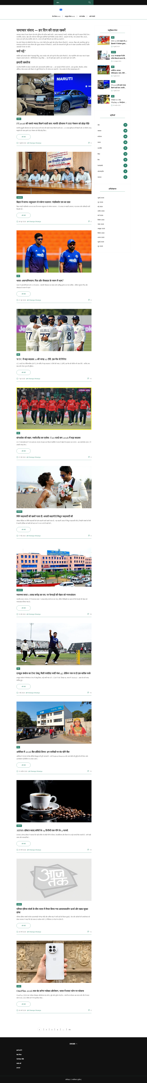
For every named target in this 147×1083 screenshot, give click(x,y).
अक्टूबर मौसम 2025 (70, 16)
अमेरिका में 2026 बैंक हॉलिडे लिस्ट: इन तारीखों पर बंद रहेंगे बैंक (43, 751)
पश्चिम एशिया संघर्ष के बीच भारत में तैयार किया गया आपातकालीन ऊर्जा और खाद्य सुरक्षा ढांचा (52, 910)
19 (69, 1029)
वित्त (18, 747)
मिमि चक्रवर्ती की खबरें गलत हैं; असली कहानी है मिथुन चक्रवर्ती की (44, 516)
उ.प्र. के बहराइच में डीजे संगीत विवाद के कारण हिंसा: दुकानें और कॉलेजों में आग (119, 57)
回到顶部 (72, 1044)
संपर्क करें (18, 1063)
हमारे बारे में (19, 1050)
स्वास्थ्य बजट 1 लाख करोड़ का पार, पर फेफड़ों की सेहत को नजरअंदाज (46, 594)
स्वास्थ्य (19, 826)
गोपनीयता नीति (20, 1059)
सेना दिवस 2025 (56, 16)
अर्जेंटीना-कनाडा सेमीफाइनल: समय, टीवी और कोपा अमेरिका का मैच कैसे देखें (119, 71)
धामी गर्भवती (92, 16)
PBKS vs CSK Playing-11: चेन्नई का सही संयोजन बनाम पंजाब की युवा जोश (119, 101)
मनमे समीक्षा (82, 16)
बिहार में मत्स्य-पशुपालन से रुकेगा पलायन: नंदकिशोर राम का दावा (43, 202)
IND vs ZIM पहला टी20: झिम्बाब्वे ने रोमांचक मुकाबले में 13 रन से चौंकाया (119, 42)
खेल (18, 276)
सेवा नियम (18, 1054)
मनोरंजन (19, 512)
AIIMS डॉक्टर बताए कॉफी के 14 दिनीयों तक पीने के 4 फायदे (42, 830)
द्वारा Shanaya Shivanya (34, 143)
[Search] (90, 2)
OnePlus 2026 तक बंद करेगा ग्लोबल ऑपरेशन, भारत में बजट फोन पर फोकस (50, 990)
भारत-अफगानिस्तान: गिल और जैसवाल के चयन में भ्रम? (40, 280)
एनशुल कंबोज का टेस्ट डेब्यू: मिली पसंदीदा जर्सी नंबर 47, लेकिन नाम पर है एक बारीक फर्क (53, 673)
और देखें (24, 137)
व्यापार (18, 119)
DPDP (18, 1068)
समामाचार (19, 197)
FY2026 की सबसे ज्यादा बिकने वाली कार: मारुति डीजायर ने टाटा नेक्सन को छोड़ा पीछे (52, 123)
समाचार (19, 904)
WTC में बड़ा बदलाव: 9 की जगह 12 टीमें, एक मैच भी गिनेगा (41, 359)
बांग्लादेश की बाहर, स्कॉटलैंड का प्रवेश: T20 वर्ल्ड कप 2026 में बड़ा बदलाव (48, 437)
